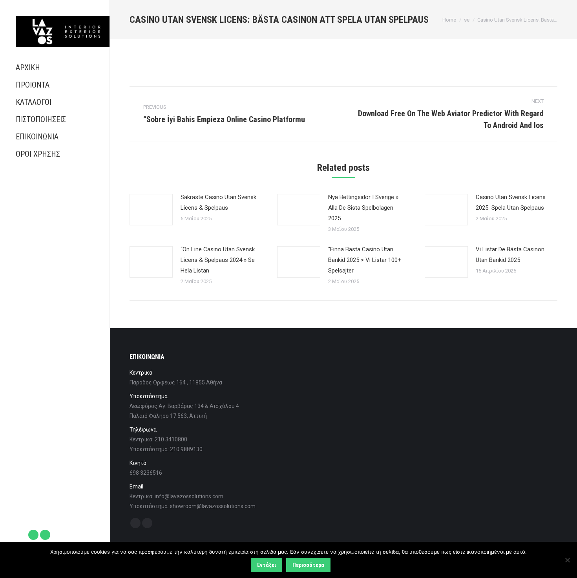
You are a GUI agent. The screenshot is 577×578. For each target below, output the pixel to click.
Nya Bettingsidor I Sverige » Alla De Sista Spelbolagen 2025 (363, 208)
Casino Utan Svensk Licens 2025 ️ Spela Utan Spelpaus (511, 202)
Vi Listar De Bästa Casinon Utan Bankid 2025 (510, 254)
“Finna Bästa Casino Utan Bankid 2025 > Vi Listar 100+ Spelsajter (364, 260)
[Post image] (151, 209)
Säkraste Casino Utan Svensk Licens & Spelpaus (218, 202)
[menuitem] (55, 67)
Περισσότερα (308, 565)
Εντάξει (266, 565)
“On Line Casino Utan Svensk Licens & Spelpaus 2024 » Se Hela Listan (218, 260)
